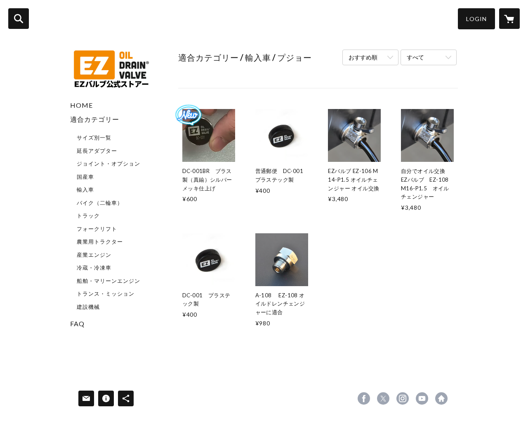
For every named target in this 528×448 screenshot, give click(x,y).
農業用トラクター (100, 241)
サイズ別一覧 (94, 137)
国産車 (85, 176)
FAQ (77, 323)
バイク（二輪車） (100, 202)
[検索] (18, 18)
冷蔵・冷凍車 (94, 267)
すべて (415, 57)
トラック (88, 215)
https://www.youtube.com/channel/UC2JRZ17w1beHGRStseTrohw (422, 398)
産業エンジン (94, 254)
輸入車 (85, 189)
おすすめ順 (363, 57)
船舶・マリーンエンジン (108, 280)
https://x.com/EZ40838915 (383, 398)
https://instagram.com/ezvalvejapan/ (402, 398)
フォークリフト (97, 228)
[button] (476, 18)
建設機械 (88, 306)
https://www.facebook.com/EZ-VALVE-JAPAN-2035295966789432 (364, 398)
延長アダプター (97, 150)
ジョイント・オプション (108, 163)
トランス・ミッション (105, 293)
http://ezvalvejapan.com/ (441, 398)
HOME (81, 105)
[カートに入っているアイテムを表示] (509, 18)
